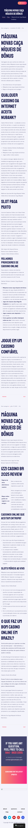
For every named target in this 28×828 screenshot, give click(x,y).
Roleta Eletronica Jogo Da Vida (10, 460)
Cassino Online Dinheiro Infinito (10, 254)
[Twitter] (9, 817)
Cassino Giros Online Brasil (8, 586)
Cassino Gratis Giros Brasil (8, 675)
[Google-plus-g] (18, 817)
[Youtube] (14, 817)
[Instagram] (22, 817)
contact (19, 812)
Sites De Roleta (21, 397)
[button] (22, 3)
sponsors (14, 809)
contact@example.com (14, 760)
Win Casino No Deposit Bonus (9, 249)
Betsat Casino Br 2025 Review (9, 463)
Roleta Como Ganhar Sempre (9, 251)
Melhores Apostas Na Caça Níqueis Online (13, 193)
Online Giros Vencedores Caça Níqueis (12, 196)
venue (23, 809)
